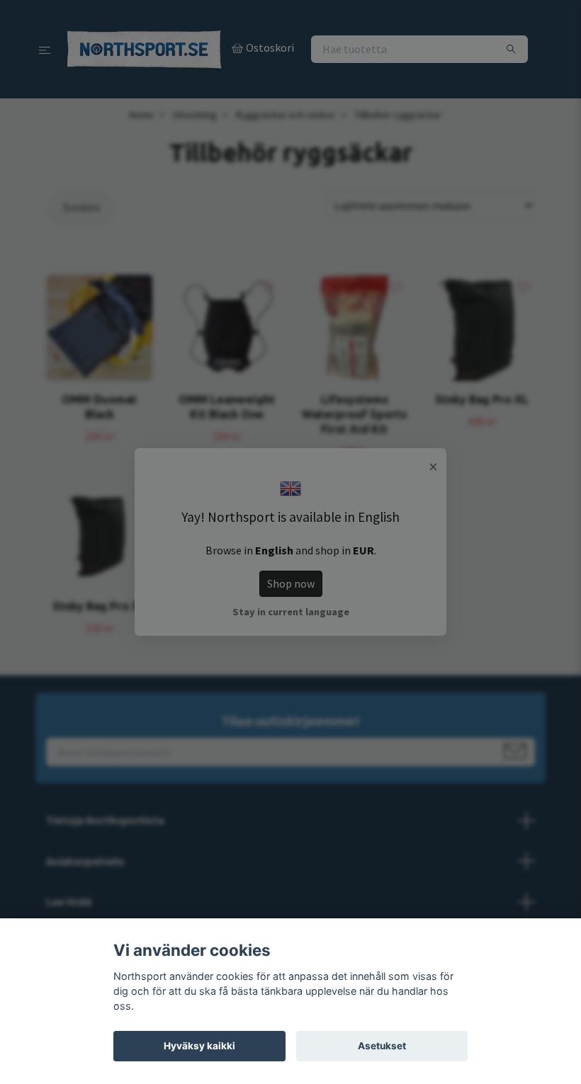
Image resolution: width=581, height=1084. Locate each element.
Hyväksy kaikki (199, 1045)
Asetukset (382, 1045)
